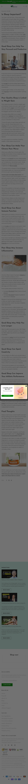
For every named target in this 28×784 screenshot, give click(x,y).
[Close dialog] (26, 386)
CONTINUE (7, 395)
